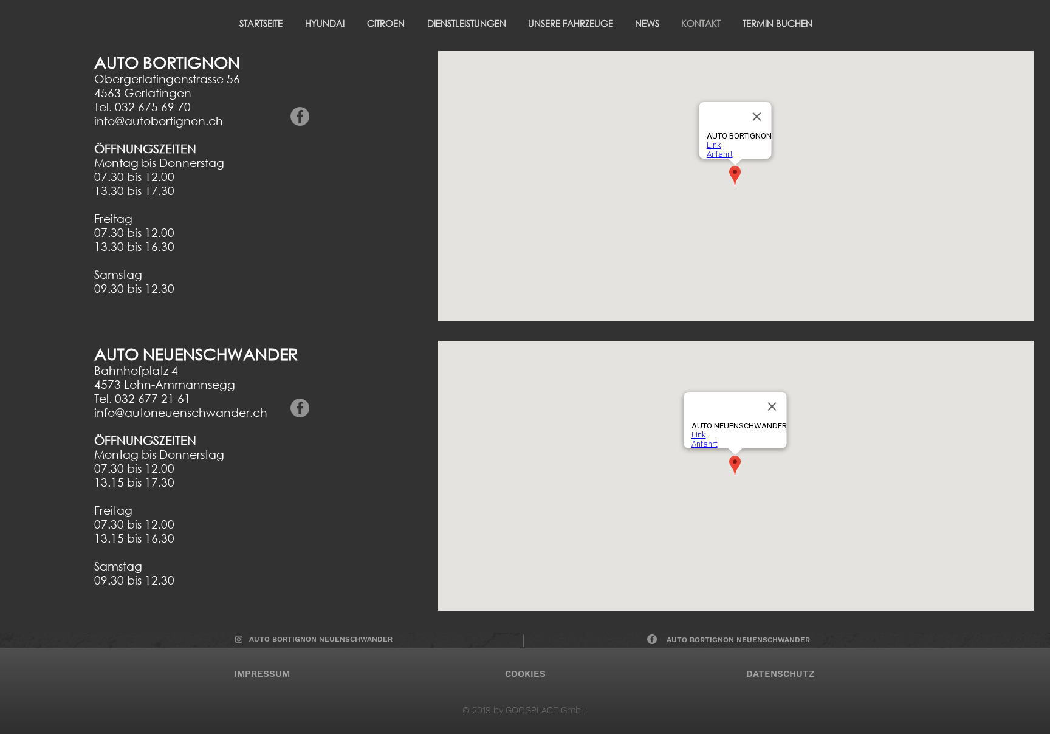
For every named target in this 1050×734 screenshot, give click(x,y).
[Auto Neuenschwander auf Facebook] (652, 639)
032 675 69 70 (153, 107)
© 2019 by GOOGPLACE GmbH (525, 710)
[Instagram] (239, 639)
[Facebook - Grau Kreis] (299, 116)
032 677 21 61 (153, 398)
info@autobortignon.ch (158, 121)
